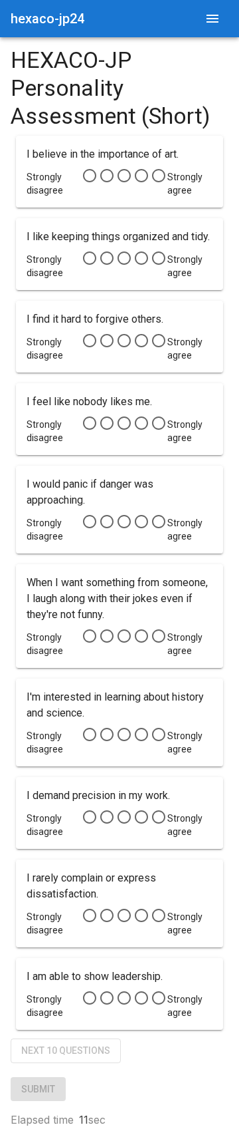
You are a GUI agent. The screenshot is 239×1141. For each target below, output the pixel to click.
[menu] (212, 19)
